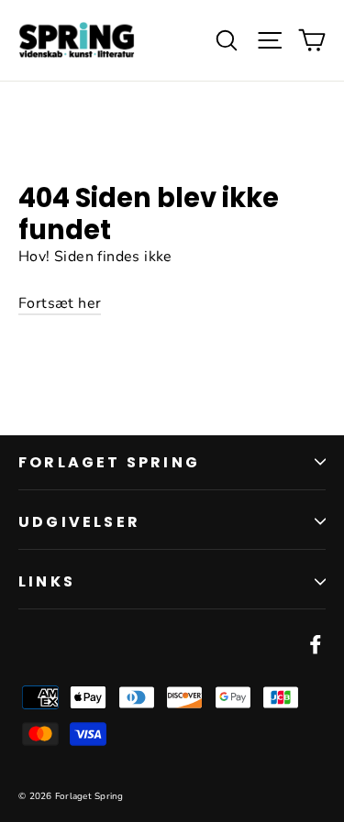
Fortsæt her (59, 303)
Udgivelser (79, 521)
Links (46, 581)
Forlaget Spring (109, 462)
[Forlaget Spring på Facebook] (315, 644)
